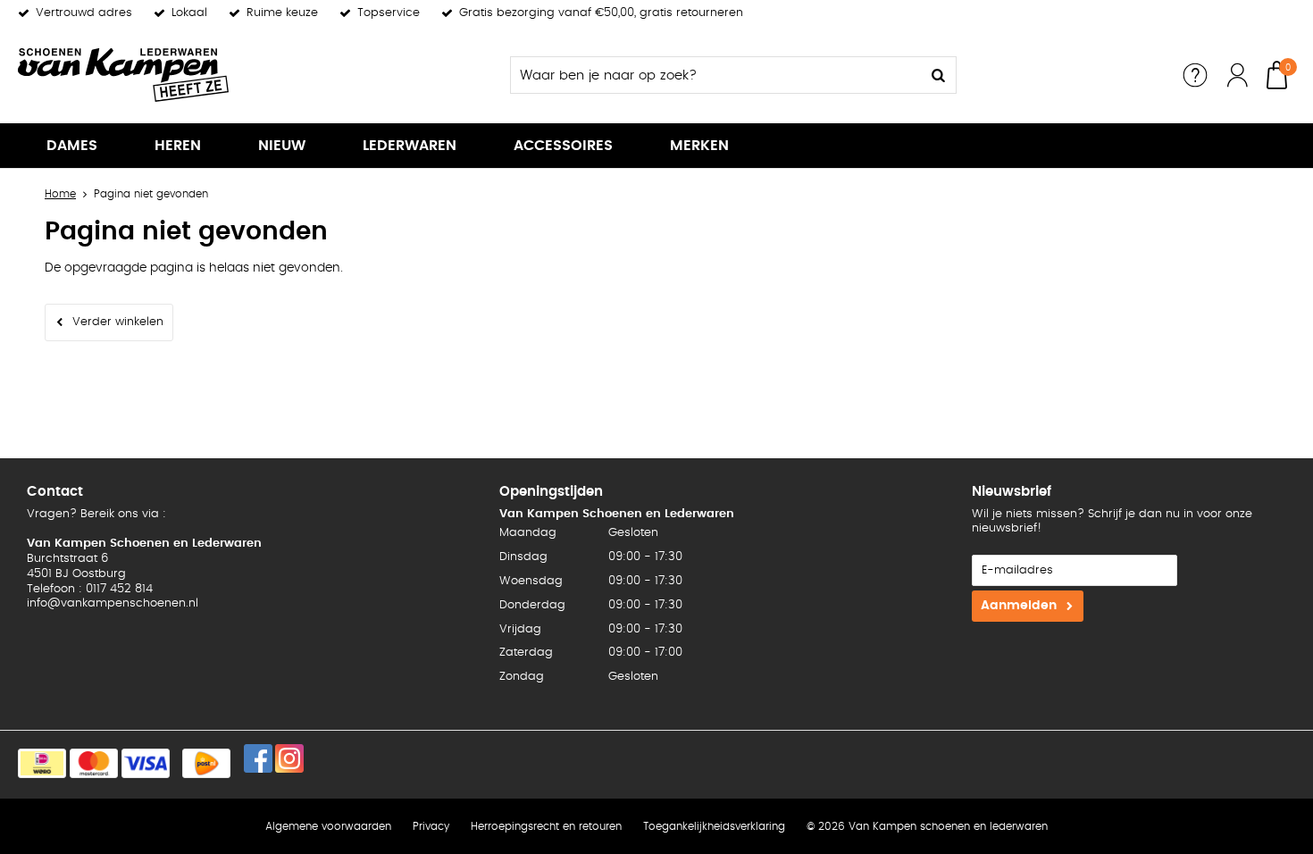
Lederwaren (409, 145)
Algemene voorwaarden (328, 826)
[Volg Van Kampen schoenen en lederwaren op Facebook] (258, 758)
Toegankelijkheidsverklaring (714, 826)
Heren (178, 145)
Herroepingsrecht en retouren (546, 826)
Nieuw (281, 145)
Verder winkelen (117, 322)
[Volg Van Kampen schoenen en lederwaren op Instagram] (289, 758)
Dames (71, 145)
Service (1195, 75)
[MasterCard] (94, 763)
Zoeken (938, 75)
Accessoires (563, 145)
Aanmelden (1019, 605)
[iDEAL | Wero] (42, 763)
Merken (699, 145)
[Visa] (145, 763)
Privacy (431, 826)
